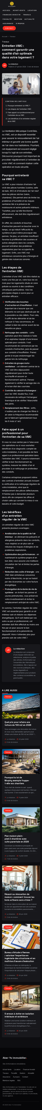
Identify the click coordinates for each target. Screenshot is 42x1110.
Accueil (6, 10)
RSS (18, 1080)
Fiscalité (7, 19)
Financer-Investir (11, 15)
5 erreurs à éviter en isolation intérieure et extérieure (19, 1015)
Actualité (29, 19)
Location (32, 10)
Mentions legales (9, 1080)
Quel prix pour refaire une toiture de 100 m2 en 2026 (18, 723)
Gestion (18, 19)
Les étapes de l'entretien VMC (19, 109)
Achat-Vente (19, 10)
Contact (9, 28)
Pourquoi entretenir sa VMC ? (19, 106)
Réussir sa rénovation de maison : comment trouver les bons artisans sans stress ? (19, 897)
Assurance (8, 23)
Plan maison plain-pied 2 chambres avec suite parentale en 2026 (17, 839)
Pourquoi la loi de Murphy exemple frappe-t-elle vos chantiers (17, 780)
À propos (20, 23)
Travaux (27, 15)
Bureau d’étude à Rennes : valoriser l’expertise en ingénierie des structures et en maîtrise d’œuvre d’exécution (20, 957)
